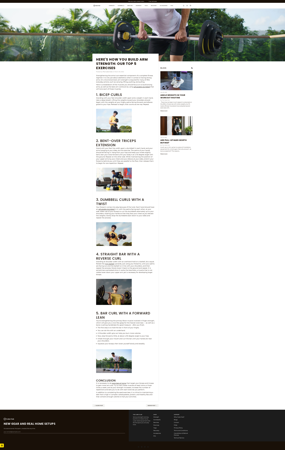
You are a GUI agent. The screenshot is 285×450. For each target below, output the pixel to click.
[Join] (123, 432)
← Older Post (98, 405)
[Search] (183, 5)
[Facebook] (138, 447)
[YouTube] (148, 447)
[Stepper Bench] (125, 179)
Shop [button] (155, 414)
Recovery (154, 5)
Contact (176, 422)
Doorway (139, 5)
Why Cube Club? (179, 417)
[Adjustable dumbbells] (125, 234)
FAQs (175, 425)
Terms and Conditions (181, 430)
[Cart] (190, 5)
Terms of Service (179, 438)
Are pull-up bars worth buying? (173, 141)
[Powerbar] (125, 292)
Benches (130, 5)
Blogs (176, 419)
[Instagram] (141, 447)
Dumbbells (121, 5)
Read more (163, 110)
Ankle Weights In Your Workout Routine (172, 96)
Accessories (163, 5)
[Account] (187, 5)
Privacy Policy (178, 428)
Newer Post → (152, 405)
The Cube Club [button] (137, 414)
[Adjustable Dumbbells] (125, 120)
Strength (112, 5)
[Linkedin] (144, 447)
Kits (172, 5)
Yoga (146, 5)
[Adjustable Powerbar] (125, 361)
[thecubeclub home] (97, 5)
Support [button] (176, 414)
